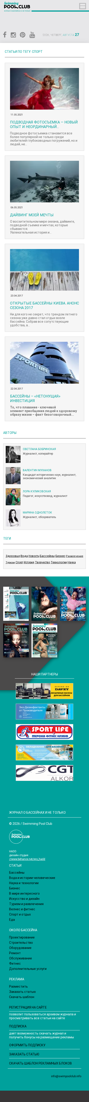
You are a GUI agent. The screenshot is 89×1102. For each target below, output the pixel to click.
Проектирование (22, 937)
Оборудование (20, 948)
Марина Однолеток (37, 512)
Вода (24, 556)
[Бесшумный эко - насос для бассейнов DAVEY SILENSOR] (44, 691)
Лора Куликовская (37, 491)
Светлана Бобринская (39, 449)
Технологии (59, 562)
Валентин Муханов (37, 470)
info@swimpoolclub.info (66, 1076)
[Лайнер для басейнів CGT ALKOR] (44, 773)
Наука (72, 562)
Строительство (21, 942)
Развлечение (74, 556)
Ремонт (15, 953)
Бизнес (60, 556)
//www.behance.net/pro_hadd (27, 859)
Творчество (42, 562)
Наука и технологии (24, 883)
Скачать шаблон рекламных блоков (40, 1063)
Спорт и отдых (20, 914)
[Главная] (19, 837)
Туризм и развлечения (26, 904)
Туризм (10, 562)
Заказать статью (22, 992)
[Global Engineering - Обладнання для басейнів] (44, 752)
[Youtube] (32, 35)
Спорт (19, 562)
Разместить (18, 986)
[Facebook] (5, 35)
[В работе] (44, 604)
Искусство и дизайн (24, 899)
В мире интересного (24, 893)
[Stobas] (82, 6)
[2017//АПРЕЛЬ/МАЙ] (73, 604)
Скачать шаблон (21, 997)
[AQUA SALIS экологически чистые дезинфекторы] (44, 712)
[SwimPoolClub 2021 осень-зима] (16, 604)
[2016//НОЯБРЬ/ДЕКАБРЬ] (44, 641)
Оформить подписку (27, 1045)
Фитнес (15, 963)
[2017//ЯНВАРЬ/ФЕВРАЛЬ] (16, 641)
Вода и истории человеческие (32, 878)
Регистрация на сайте (28, 1007)
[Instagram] (13, 35)
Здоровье (13, 556)
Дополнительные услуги (28, 969)
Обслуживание (20, 958)
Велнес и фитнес (22, 909)
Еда (12, 919)
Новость (34, 556)
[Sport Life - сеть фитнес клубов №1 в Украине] (44, 732)
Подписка (17, 1026)
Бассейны (47, 556)
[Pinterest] (22, 35)
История (29, 562)
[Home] (17, 7)
